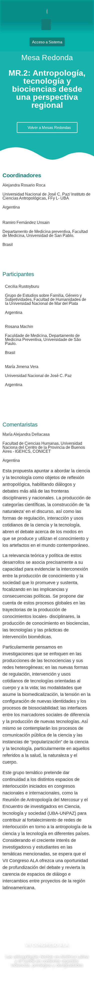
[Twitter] (62, 922)
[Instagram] (47, 922)
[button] (46, 24)
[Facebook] (32, 922)
